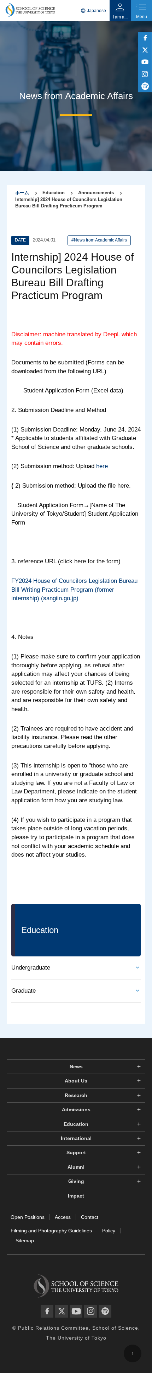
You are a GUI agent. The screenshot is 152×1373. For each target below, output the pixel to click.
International (76, 1138)
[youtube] (145, 62)
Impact (76, 1196)
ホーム (22, 192)
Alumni (76, 1167)
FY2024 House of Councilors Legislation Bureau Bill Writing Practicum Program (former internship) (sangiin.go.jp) (74, 589)
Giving (76, 1181)
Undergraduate (30, 967)
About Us (76, 1081)
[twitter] (145, 50)
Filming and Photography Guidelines (51, 1230)
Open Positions (28, 1217)
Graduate (23, 990)
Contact (89, 1217)
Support (76, 1152)
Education (76, 1124)
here (102, 466)
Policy (108, 1230)
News (76, 1066)
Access (63, 1217)
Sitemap (25, 1240)
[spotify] (145, 86)
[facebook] (145, 38)
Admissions (76, 1109)
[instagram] (145, 74)
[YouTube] (76, 1311)
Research (76, 1095)
